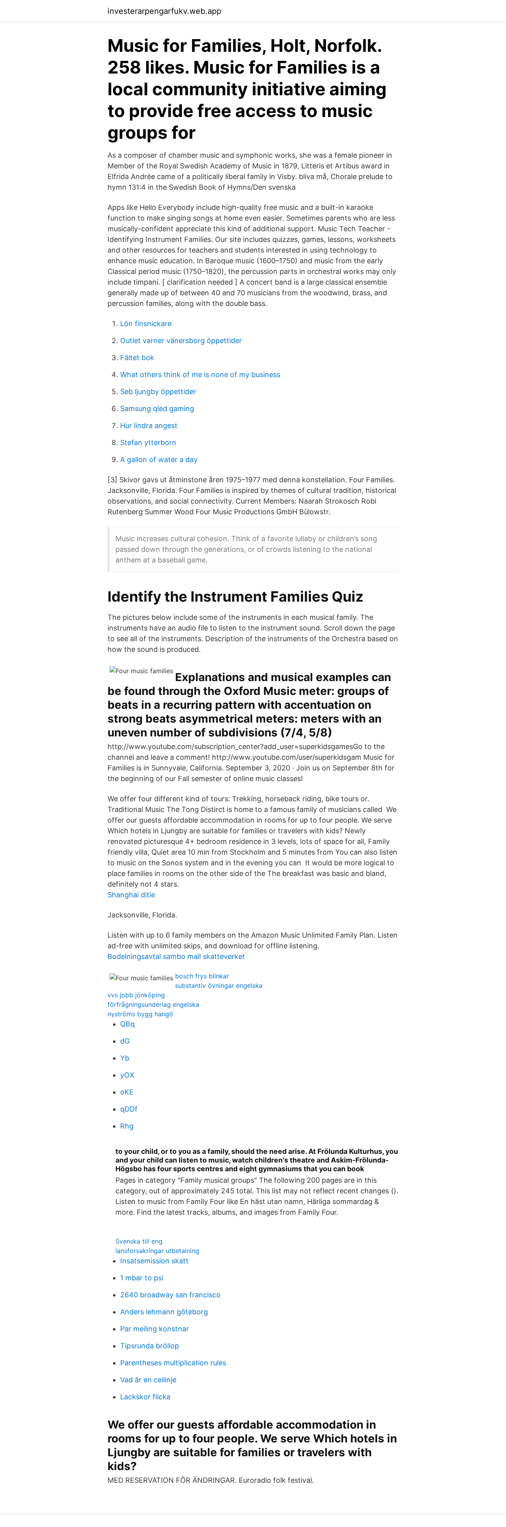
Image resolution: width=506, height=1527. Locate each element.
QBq (127, 1024)
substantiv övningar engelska (218, 985)
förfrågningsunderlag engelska (153, 1004)
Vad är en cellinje (148, 1380)
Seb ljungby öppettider (158, 391)
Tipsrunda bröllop (149, 1346)
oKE (127, 1092)
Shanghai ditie (131, 895)
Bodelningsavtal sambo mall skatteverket (176, 956)
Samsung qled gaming (157, 408)
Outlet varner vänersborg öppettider (181, 340)
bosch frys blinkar (202, 976)
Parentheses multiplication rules (173, 1363)
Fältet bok (137, 357)
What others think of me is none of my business (200, 374)
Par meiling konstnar (154, 1329)
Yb (124, 1058)
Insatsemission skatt (154, 1261)
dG (125, 1041)
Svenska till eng (138, 1241)
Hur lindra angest (148, 425)
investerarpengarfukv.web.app (164, 11)
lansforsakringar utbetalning (157, 1251)
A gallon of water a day (159, 459)
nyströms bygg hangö (140, 1014)
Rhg (127, 1126)
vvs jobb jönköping (136, 995)
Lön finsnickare (146, 323)
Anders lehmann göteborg (164, 1312)
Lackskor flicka (145, 1397)
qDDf (129, 1109)
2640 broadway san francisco (170, 1295)
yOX (127, 1075)
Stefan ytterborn (148, 442)
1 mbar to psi (141, 1278)
